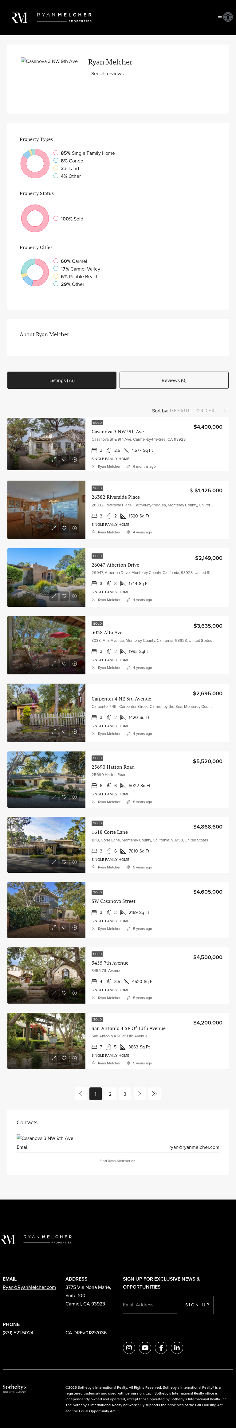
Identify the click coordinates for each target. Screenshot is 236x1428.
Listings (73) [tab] (62, 380)
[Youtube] (145, 1348)
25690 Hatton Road (113, 767)
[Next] (140, 1093)
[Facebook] (161, 1348)
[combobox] (198, 410)
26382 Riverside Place (116, 497)
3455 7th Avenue (110, 963)
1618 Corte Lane (110, 832)
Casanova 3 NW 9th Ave (118, 431)
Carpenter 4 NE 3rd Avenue (121, 699)
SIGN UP (197, 1305)
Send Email (111, 95)
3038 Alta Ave (107, 632)
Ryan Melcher (109, 466)
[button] (228, 17)
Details (211, 460)
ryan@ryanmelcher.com (194, 1147)
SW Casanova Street (114, 901)
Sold (97, 422)
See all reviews (107, 73)
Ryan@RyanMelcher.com (29, 1287)
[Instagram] (129, 1348)
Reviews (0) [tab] (174, 380)
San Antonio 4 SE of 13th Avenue (129, 1028)
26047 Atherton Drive (115, 565)
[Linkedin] (177, 1348)
